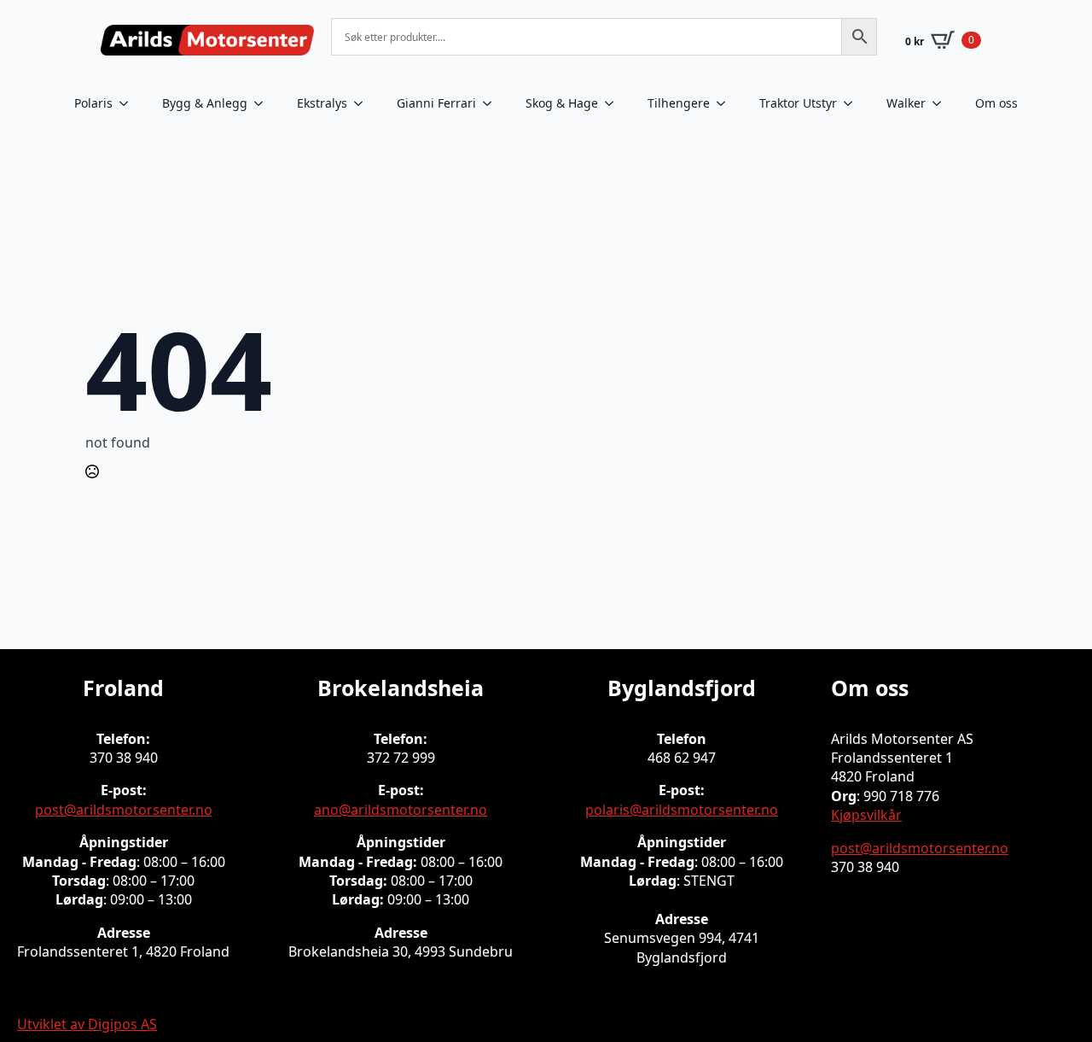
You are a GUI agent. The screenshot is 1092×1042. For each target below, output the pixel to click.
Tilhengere (679, 103)
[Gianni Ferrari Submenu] (492, 103)
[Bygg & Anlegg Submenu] (263, 103)
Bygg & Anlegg (204, 103)
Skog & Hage (562, 103)
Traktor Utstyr (798, 103)
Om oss (996, 103)
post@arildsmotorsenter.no (123, 809)
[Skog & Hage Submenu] (614, 103)
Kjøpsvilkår (866, 814)
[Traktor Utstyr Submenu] (853, 103)
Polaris (93, 103)
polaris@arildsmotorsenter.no (681, 809)
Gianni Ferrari (436, 103)
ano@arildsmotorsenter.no (400, 809)
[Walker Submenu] (942, 103)
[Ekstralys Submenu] (363, 103)
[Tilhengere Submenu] (726, 103)
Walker (906, 103)
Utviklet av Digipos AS (87, 1024)
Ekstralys (322, 103)
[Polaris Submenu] (129, 103)
